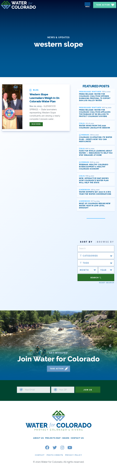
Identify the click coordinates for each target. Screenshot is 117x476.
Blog (82, 123)
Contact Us (77, 438)
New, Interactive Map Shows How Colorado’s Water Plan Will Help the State (94, 180)
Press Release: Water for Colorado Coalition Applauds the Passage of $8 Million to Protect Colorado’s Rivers (94, 113)
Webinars (85, 135)
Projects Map (53, 438)
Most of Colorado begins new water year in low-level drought (94, 206)
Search (94, 278)
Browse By (105, 242)
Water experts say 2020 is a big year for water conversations (95, 193)
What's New (96, 91)
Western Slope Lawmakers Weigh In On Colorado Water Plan (44, 98)
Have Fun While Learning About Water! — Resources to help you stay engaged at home (96, 153)
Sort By (86, 242)
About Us (38, 438)
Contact (40, 455)
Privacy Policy (73, 455)
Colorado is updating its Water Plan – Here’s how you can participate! (95, 139)
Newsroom (85, 189)
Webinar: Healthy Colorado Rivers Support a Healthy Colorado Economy (93, 167)
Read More (36, 124)
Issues (65, 438)
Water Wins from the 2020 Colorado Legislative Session (94, 127)
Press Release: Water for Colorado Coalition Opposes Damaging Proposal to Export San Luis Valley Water (94, 97)
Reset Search (106, 283)
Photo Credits (55, 455)
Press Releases (85, 91)
